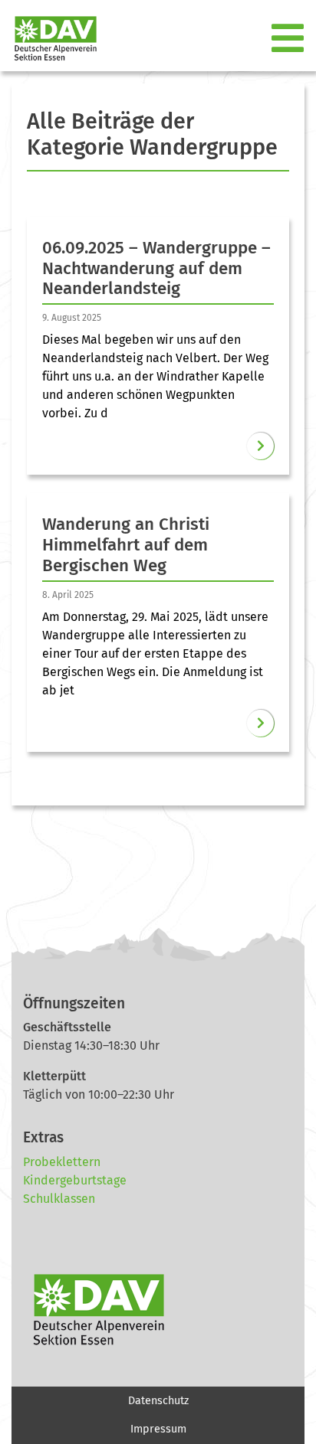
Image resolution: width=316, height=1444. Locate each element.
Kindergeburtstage (75, 1180)
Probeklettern (61, 1162)
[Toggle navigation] (289, 39)
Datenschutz (158, 1400)
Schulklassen (59, 1198)
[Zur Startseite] (49, 38)
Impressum (158, 1429)
